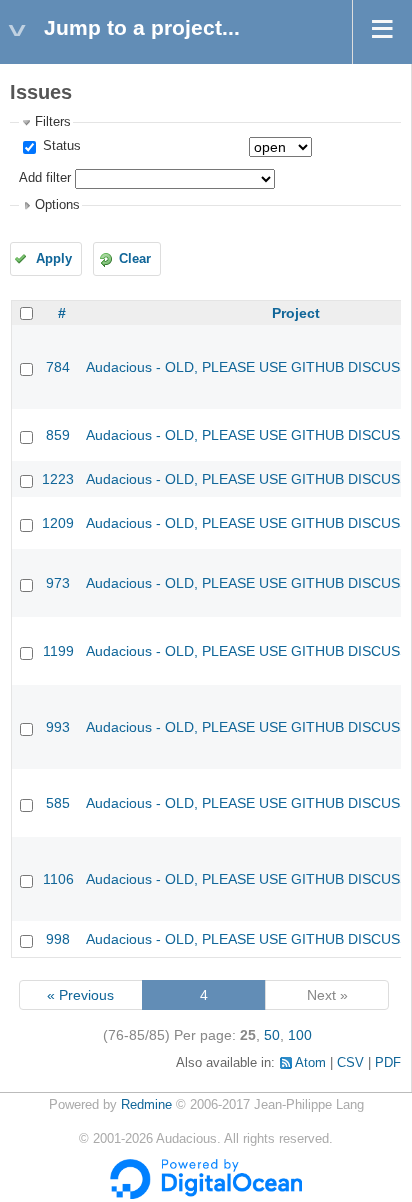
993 (58, 727)
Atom (310, 1063)
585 (58, 803)
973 (58, 583)
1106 (58, 879)
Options (57, 205)
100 (300, 1035)
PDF (388, 1063)
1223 (58, 479)
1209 (58, 523)
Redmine (146, 1105)
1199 (58, 651)
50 (272, 1035)
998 (58, 939)
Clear (135, 259)
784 (58, 367)
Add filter (45, 178)
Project (296, 313)
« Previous (80, 995)
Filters (53, 122)
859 (58, 435)
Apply (54, 259)
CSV (350, 1063)
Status (60, 146)
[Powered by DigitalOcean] (206, 1195)
